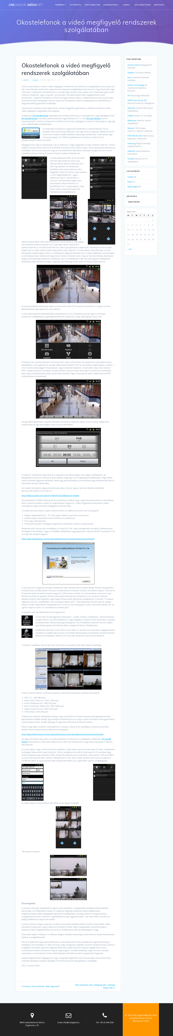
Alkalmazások (110, 5)
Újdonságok (132, 186)
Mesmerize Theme (141, 1021)
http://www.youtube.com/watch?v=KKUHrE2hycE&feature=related (50, 495)
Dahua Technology (135, 85)
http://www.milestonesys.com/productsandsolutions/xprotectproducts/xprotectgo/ (58, 539)
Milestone (131, 120)
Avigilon (131, 72)
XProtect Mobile (93, 118)
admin (26, 80)
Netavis (130, 128)
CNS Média (26, 4)
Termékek (59, 5)
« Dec (129, 249)
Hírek (129, 181)
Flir (128, 95)
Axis (129, 77)
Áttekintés (75, 5)
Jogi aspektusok (143, 5)
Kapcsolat (159, 5)
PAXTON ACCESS (134, 135)
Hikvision (131, 108)
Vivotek (130, 158)
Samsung (131, 143)
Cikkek (126, 5)
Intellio (130, 115)
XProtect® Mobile (40, 115)
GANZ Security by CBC (137, 100)
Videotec (131, 151)
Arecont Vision (133, 65)
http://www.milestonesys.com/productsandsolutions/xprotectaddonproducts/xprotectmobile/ (63, 734)
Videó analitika (92, 5)
